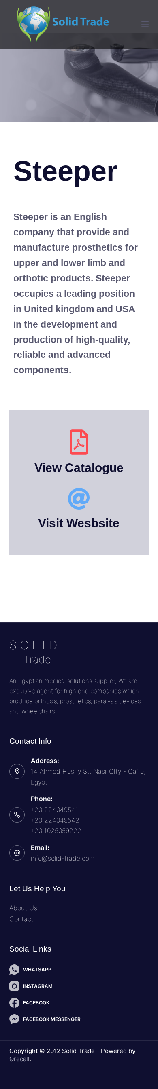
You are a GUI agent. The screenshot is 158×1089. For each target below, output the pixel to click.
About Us (23, 908)
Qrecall (19, 1059)
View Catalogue (79, 467)
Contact (21, 919)
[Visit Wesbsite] (79, 499)
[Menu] (145, 24)
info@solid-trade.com (62, 858)
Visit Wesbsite (79, 523)
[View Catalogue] (79, 442)
